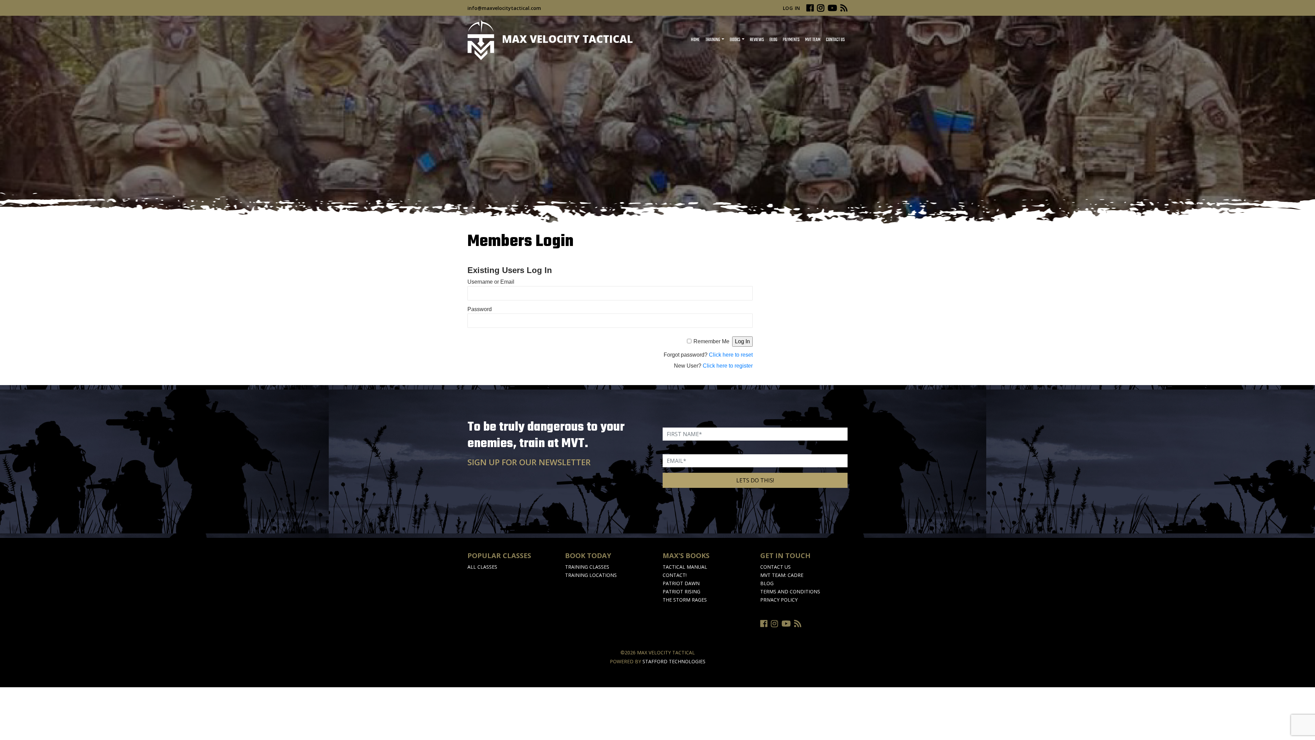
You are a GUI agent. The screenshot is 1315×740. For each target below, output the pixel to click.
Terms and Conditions (790, 591)
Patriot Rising (681, 591)
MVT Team (813, 40)
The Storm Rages (685, 599)
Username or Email (490, 282)
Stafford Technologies (673, 661)
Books (735, 40)
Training (712, 40)
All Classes (482, 567)
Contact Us (835, 40)
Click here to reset (731, 355)
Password (479, 309)
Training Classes (587, 567)
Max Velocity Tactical (566, 39)
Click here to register (728, 366)
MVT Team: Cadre (781, 575)
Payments (791, 40)
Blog (773, 40)
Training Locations (591, 575)
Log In (791, 8)
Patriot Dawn (681, 583)
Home (695, 40)
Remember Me (711, 341)
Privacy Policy (779, 599)
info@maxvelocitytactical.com (504, 8)
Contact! (675, 575)
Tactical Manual (685, 567)
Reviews (757, 40)
